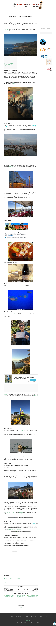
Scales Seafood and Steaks (20, 190)
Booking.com (21, 512)
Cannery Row (11, 166)
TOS (34, 622)
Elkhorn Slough (21, 430)
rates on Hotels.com (11, 529)
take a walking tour (14, 313)
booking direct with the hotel (9, 512)
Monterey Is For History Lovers (9, 59)
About (21, 622)
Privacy (38, 622)
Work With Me (30, 622)
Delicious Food (7, 62)
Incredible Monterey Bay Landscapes (10, 65)
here (14, 83)
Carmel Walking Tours (8, 64)
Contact (25, 622)
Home (18, 622)
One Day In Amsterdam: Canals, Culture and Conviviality (21, 604)
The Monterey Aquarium (8, 63)
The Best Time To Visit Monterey (9, 68)
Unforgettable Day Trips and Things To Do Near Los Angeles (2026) (32, 604)
